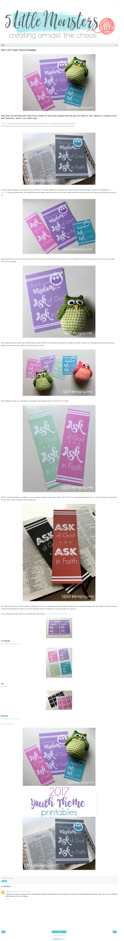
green (10, 643)
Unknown (9, 891)
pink (2, 643)
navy (9, 724)
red (13, 724)
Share (4, 881)
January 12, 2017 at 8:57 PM (21, 891)
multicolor (4, 686)
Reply (7, 899)
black (6, 724)
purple (6, 643)
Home (59, 932)
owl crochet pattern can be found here (56, 614)
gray (18, 643)
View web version (59, 935)
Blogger (62, 939)
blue (14, 643)
